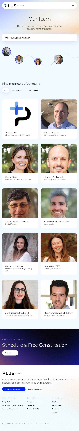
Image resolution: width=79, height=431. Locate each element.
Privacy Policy (34, 424)
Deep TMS (6, 402)
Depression (31, 405)
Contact (55, 412)
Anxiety (29, 402)
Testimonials (56, 405)
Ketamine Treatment (9, 409)
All (5, 90)
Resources (56, 409)
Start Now (8, 353)
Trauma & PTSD (33, 409)
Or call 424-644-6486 (12, 389)
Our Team (55, 402)
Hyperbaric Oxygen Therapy (12, 405)
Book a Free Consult (35, 389)
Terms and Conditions (45, 424)
